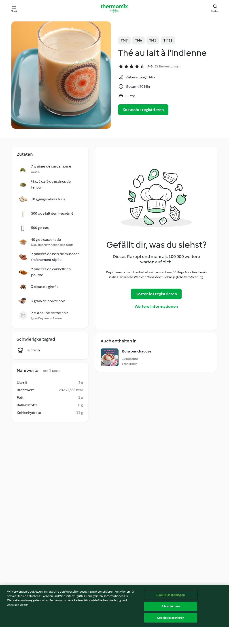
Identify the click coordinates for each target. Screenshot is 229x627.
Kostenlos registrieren (143, 109)
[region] (114, 606)
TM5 (152, 40)
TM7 (124, 40)
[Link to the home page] (114, 8)
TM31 (168, 40)
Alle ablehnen (170, 606)
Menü (14, 11)
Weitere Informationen (156, 306)
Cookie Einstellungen (170, 595)
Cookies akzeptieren (170, 617)
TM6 (138, 40)
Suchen (215, 11)
